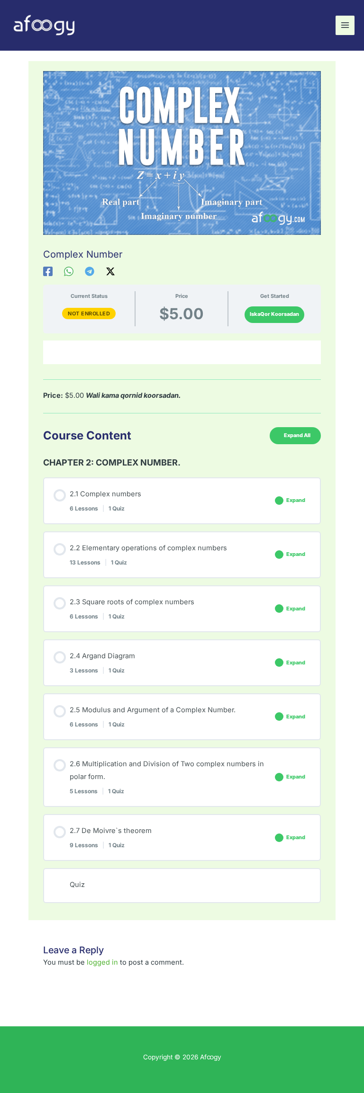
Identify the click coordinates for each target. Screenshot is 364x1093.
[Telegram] (89, 271)
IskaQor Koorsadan (274, 314)
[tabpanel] (182, 376)
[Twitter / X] (110, 271)
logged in (102, 962)
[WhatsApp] (68, 271)
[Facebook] (48, 271)
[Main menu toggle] (345, 25)
